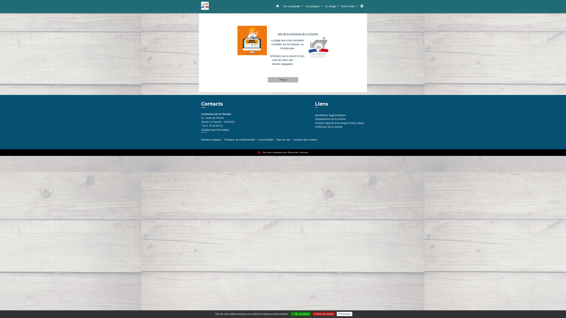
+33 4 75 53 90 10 (212, 125)
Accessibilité (265, 139)
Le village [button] (331, 6)
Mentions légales (211, 139)
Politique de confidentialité (239, 139)
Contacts (212, 104)
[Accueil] (219, 6)
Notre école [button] (348, 6)
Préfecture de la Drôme (328, 126)
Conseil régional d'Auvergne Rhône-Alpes (339, 123)
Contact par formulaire (215, 129)
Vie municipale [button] (292, 6)
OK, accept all (301, 314)
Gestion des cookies (305, 139)
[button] (277, 6)
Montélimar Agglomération (330, 115)
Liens (321, 104)
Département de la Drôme (330, 119)
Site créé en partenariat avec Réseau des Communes (285, 152)
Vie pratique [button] (312, 6)
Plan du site (283, 139)
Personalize (344, 314)
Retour (283, 79)
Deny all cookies (325, 314)
